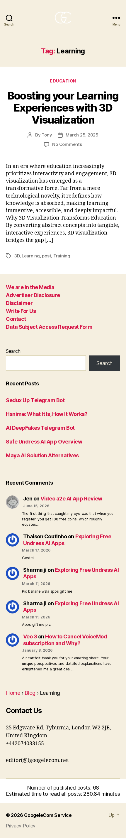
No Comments (67, 144)
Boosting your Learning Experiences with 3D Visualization (62, 107)
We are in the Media (30, 287)
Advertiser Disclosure (33, 295)
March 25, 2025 (82, 135)
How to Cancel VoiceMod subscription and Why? (65, 639)
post (46, 256)
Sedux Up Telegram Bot (35, 400)
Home (13, 693)
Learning (31, 256)
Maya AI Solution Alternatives (42, 455)
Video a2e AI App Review (71, 498)
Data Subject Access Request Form (49, 327)
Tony (47, 135)
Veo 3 (30, 636)
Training (61, 256)
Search (13, 351)
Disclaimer (19, 303)
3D (17, 256)
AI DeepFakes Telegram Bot (40, 428)
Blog (30, 693)
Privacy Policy (20, 826)
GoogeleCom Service (47, 815)
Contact (16, 319)
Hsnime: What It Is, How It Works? (46, 414)
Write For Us (21, 311)
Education (63, 80)
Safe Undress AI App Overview (44, 442)
